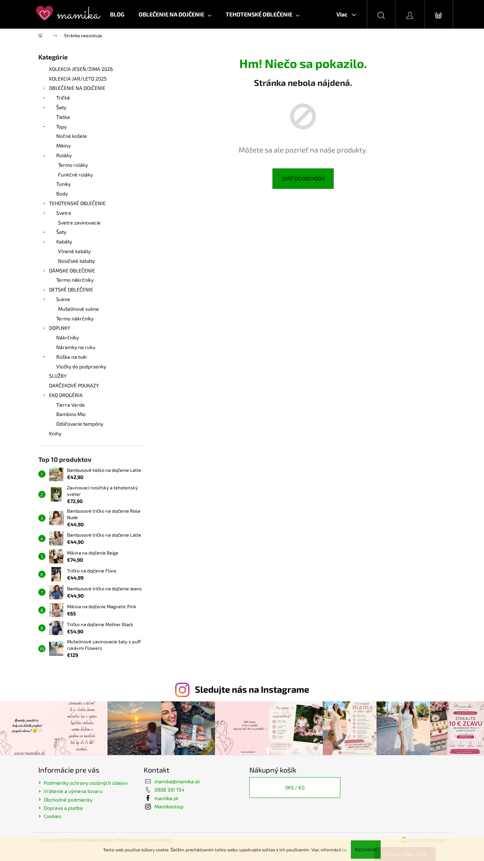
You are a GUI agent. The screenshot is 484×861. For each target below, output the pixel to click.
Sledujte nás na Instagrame (252, 689)
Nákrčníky (67, 337)
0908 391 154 (169, 790)
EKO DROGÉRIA (66, 395)
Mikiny (63, 145)
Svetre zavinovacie (79, 222)
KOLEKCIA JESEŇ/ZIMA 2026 (81, 69)
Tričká (63, 98)
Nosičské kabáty (76, 261)
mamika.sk (166, 798)
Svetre (63, 213)
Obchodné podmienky (68, 800)
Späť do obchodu (303, 178)
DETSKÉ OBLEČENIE (71, 289)
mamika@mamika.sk (177, 781)
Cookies (52, 816)
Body (62, 193)
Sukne (63, 299)
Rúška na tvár (71, 357)
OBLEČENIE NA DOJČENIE (77, 88)
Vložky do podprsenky (81, 366)
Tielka (63, 117)
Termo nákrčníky (75, 280)
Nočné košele (71, 136)
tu (344, 849)
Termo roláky (73, 165)
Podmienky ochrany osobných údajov (86, 783)
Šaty (61, 107)
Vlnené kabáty (74, 251)
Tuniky (63, 184)
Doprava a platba (63, 808)
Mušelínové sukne (78, 309)
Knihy (55, 433)
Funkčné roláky (75, 174)
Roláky (64, 155)
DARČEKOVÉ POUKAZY (74, 385)
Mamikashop (168, 806)
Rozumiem (366, 849)
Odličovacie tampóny (79, 424)
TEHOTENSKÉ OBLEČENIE (77, 203)
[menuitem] (117, 14)
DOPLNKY (59, 328)
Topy (61, 127)
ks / (295, 787)
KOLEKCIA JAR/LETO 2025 (78, 79)
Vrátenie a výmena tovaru (73, 791)
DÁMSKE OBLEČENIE (72, 270)
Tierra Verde (70, 405)
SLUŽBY (58, 376)
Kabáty (64, 241)
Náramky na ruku (75, 347)
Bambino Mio (71, 414)
